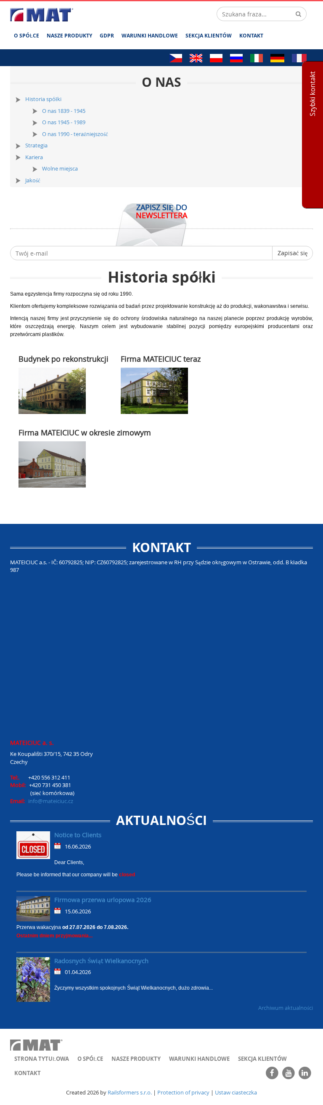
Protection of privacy (183, 1092)
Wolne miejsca (60, 168)
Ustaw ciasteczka (236, 1092)
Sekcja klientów (208, 35)
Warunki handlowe (150, 35)
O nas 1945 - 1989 (63, 122)
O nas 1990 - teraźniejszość (75, 134)
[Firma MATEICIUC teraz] (154, 390)
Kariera (34, 157)
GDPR (107, 35)
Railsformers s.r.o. (130, 1092)
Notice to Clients (77, 834)
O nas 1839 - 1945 (63, 111)
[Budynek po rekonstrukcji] (52, 390)
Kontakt (251, 35)
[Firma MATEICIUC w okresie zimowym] (52, 463)
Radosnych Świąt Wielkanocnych (101, 960)
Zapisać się (292, 253)
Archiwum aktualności (285, 1008)
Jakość (32, 180)
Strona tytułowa (41, 1058)
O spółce (26, 35)
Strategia (36, 145)
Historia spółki (43, 99)
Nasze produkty (69, 35)
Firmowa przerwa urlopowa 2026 (102, 899)
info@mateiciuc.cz (50, 801)
